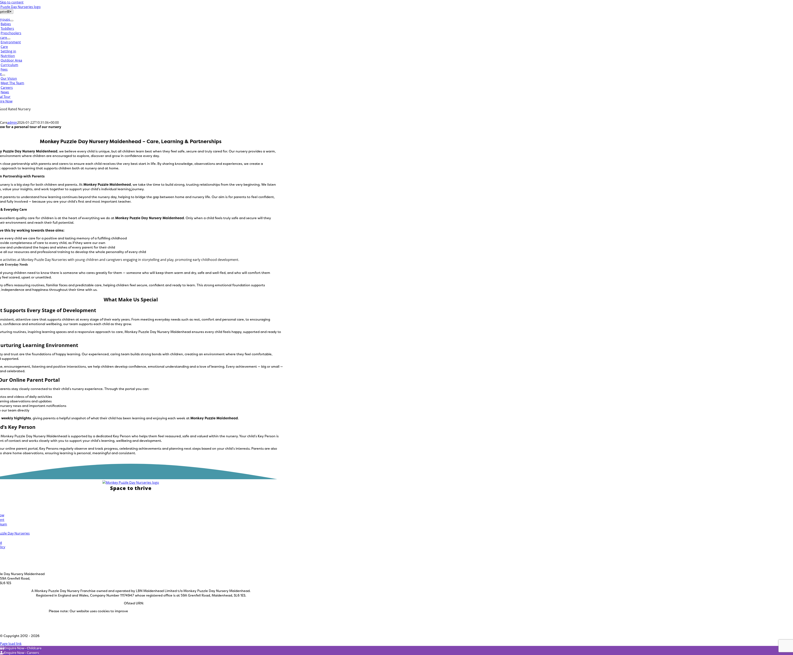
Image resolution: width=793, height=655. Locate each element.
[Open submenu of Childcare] (8, 38)
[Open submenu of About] (3, 75)
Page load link (10, 643)
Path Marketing (33, 628)
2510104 (151, 603)
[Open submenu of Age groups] (11, 20)
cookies (181, 620)
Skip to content (12, 2)
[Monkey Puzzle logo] (130, 482)
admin (12, 122)
